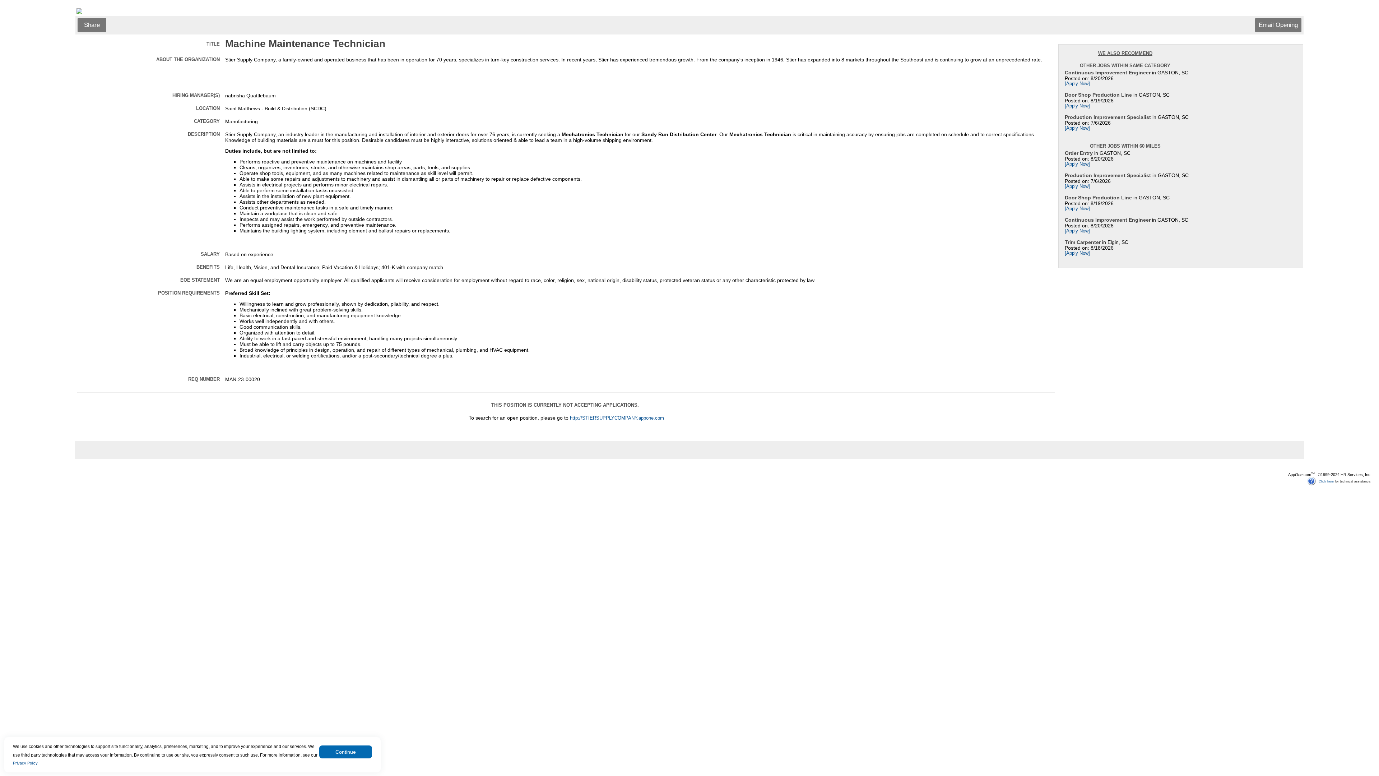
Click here (1326, 481)
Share (92, 25)
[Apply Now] (1077, 83)
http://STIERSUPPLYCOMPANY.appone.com (617, 418)
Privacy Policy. (25, 763)
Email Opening (1278, 25)
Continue (345, 752)
